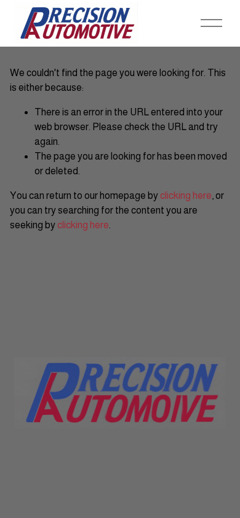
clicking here (186, 195)
